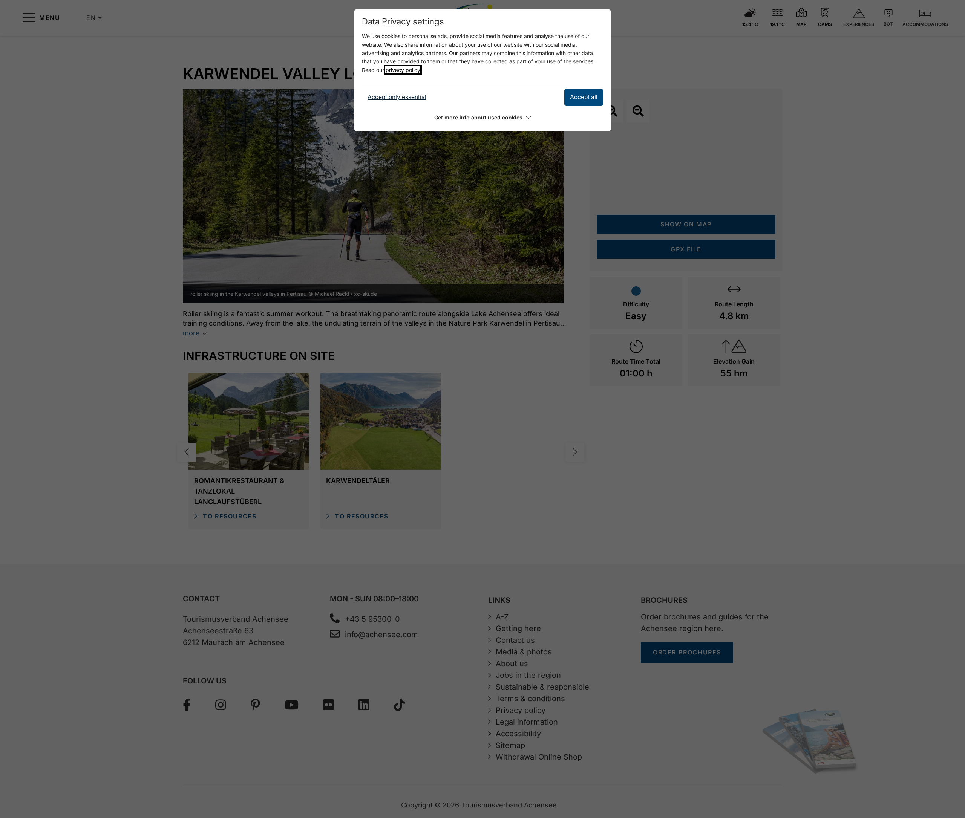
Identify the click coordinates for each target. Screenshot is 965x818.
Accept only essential (397, 97)
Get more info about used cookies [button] (478, 117)
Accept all (583, 97)
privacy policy (403, 70)
